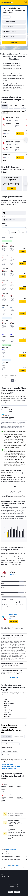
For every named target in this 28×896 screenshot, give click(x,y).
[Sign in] (22, 3)
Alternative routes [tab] (6, 736)
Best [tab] (11, 105)
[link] (11, 188)
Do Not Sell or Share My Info (14, 884)
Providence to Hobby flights (9, 768)
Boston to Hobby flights (7, 764)
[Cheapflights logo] (6, 2)
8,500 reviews (12, 574)
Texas (13, 865)
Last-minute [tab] (16, 106)
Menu (25, 1)
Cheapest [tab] (4, 105)
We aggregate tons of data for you (11, 856)
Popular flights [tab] (6, 754)
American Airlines (13, 614)
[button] (12, 12)
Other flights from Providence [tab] (9, 751)
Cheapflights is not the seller (9, 853)
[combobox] (6, 17)
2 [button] (15, 381)
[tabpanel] (14, 521)
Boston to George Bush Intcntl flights (11, 766)
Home (8, 865)
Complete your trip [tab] (18, 736)
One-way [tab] (23, 106)
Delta (10, 570)
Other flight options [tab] (7, 747)
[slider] (26, 227)
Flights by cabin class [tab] (7, 740)
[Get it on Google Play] (10, 892)
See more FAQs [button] (14, 677)
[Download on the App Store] (17, 892)
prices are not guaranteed (11, 849)
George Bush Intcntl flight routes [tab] (10, 744)
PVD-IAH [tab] (14, 486)
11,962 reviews (12, 618)
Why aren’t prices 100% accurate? (11, 859)
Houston (17, 865)
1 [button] (12, 381)
